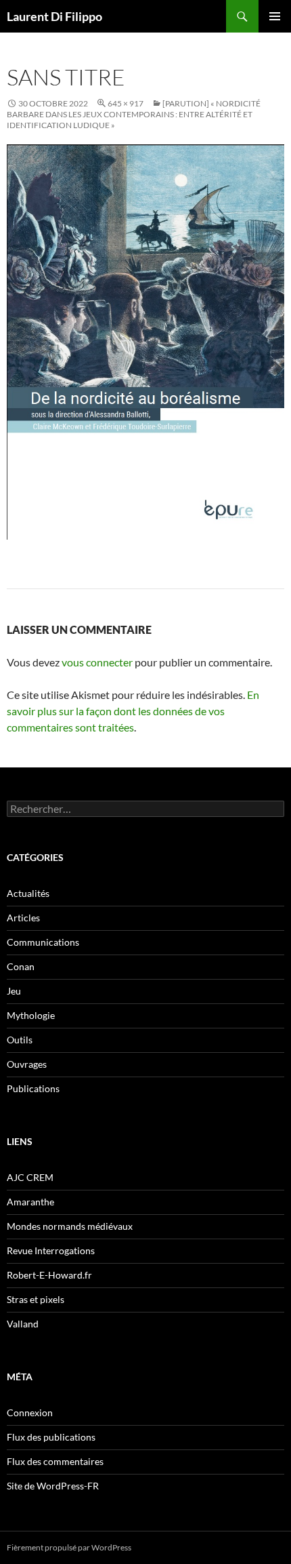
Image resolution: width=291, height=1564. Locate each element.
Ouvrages (27, 1064)
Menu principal (275, 16)
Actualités (28, 893)
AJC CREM (30, 1177)
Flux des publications (51, 1437)
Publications (33, 1088)
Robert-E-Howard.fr (49, 1275)
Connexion (30, 1412)
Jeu (14, 991)
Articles (23, 917)
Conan (21, 966)
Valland (23, 1323)
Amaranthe (30, 1201)
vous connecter (97, 662)
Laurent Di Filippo (54, 16)
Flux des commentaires (55, 1461)
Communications (43, 942)
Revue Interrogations (51, 1250)
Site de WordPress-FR (53, 1485)
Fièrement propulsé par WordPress (69, 1547)
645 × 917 (125, 103)
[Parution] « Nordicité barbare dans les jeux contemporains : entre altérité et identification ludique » (134, 114)
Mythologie (31, 1015)
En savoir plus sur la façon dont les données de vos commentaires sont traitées (133, 711)
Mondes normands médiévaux (70, 1226)
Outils (19, 1039)
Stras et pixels (35, 1299)
